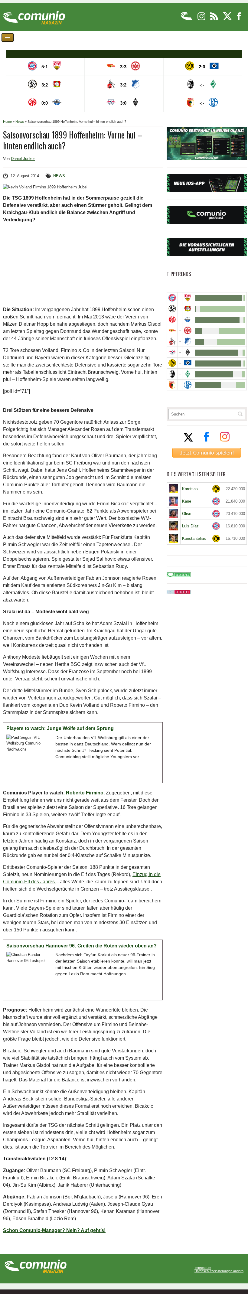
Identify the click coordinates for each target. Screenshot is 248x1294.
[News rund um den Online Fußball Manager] (34, 15)
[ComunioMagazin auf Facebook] (239, 19)
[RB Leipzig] (172, 352)
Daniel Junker (23, 158)
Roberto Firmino (84, 792)
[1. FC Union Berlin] (172, 330)
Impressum (202, 1268)
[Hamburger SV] (187, 363)
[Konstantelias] (173, 538)
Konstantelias (194, 538)
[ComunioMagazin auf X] (228, 19)
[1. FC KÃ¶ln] (172, 341)
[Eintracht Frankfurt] (187, 330)
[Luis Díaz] (173, 525)
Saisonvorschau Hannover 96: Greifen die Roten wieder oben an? (81, 945)
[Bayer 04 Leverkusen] (187, 308)
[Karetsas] (173, 488)
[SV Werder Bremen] (187, 374)
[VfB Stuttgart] (187, 297)
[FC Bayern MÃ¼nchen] (172, 297)
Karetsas (190, 489)
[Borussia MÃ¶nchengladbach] (187, 352)
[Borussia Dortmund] (172, 363)
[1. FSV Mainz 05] (172, 319)
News (19, 121)
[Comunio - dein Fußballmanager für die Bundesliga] (187, 19)
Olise (186, 513)
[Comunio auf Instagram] (201, 19)
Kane (186, 501)
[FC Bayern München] (216, 501)
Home (7, 121)
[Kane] (173, 501)
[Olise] (173, 513)
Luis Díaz (190, 526)
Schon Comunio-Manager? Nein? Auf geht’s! (54, 1230)
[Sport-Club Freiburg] (172, 374)
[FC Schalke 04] (187, 385)
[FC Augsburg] (172, 385)
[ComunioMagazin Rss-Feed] (214, 19)
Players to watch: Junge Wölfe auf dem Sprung (60, 728)
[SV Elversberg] (172, 308)
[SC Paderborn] (187, 319)
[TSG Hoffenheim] (187, 341)
